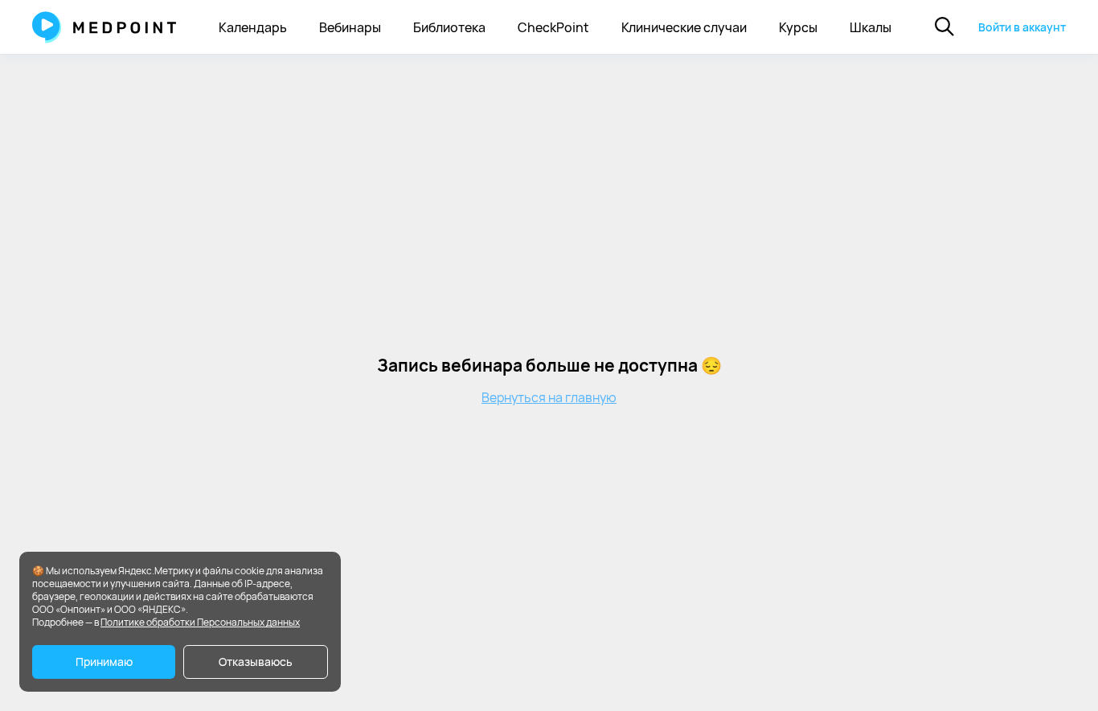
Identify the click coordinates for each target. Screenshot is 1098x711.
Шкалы (870, 27)
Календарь (253, 27)
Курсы (798, 27)
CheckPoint (553, 27)
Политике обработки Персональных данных (200, 622)
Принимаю (104, 661)
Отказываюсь (256, 661)
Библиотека (449, 27)
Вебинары (350, 27)
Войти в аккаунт (1022, 27)
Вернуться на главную (549, 397)
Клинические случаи (684, 27)
